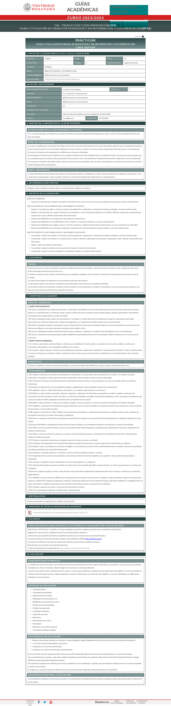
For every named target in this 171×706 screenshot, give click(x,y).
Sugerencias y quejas (141, 702)
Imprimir (138, 36)
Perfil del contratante (130, 702)
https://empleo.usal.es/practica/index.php (74, 548)
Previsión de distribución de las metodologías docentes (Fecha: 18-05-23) (60, 513)
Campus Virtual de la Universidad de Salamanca (62, 79)
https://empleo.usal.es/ (93, 539)
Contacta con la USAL (30, 702)
